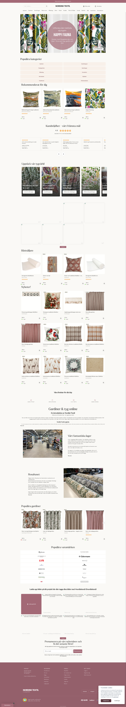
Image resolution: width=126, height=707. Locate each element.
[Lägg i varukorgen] (40, 117)
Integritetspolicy (67, 677)
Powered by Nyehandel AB (63, 706)
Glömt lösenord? (87, 675)
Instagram (92, 691)
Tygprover (66, 681)
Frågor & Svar (67, 675)
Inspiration (93, 10)
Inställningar (117, 700)
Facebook (85, 691)
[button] (46, 6)
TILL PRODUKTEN (98, 48)
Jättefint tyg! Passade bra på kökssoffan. (92, 142)
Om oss (45, 672)
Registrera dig (87, 672)
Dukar (60, 10)
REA (88, 10)
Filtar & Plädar (71, 10)
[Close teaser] (13, 703)
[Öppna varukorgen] (98, 6)
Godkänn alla (106, 700)
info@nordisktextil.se (31, 676)
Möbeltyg (51, 10)
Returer (65, 683)
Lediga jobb (46, 683)
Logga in (85, 670)
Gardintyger (37, 10)
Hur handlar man (67, 672)
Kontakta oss (47, 670)
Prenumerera (78, 651)
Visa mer (22, 425)
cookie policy (115, 697)
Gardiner (30, 10)
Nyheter (25, 10)
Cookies (65, 679)
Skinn (56, 10)
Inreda (78, 10)
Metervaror (44, 10)
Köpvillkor (66, 670)
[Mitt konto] (87, 6)
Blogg (45, 675)
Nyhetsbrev (46, 679)
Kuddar (65, 10)
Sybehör (83, 10)
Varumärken (100, 10)
